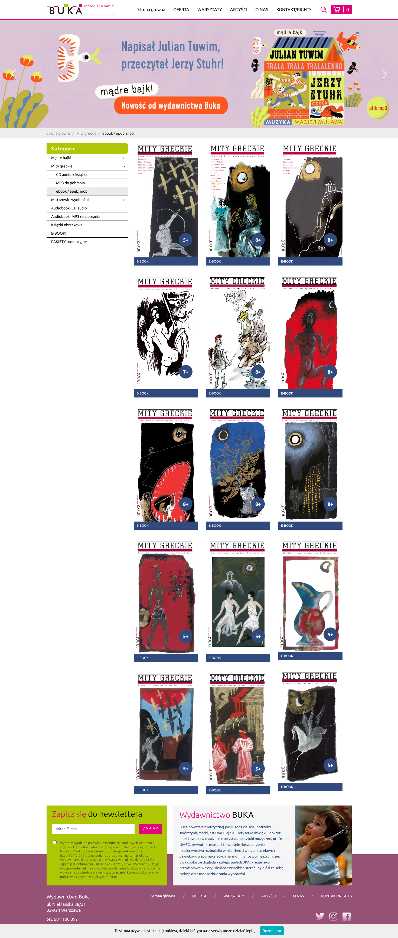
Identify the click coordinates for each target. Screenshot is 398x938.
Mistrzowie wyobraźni (70, 200)
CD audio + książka (71, 174)
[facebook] (347, 916)
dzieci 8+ (181, 35)
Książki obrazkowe (67, 225)
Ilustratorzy (239, 43)
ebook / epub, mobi (72, 191)
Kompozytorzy (238, 35)
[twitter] (320, 916)
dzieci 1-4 (181, 18)
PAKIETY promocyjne (69, 242)
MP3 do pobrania (70, 183)
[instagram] (333, 916)
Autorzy (238, 26)
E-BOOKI (58, 233)
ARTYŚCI (238, 9)
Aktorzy (238, 18)
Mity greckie (86, 133)
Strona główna (151, 9)
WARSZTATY (209, 9)
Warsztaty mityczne (210, 32)
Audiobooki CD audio (69, 208)
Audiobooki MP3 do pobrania (75, 216)
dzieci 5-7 (181, 26)
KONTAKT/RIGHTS (294, 9)
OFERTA (181, 9)
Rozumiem (272, 931)
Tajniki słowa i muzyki (209, 54)
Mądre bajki (61, 158)
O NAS (261, 9)
